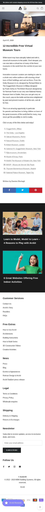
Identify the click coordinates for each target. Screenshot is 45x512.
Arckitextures (8, 334)
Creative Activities (9, 349)
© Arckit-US (22, 477)
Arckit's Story (8, 308)
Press (5, 364)
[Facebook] (3, 466)
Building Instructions (10, 338)
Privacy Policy (8, 398)
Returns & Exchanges (11, 420)
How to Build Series (10, 342)
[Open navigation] (3, 8)
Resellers (6, 312)
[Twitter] (9, 466)
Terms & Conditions (10, 394)
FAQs (5, 316)
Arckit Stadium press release (14, 380)
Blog (4, 368)
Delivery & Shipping (10, 416)
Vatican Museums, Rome (15, 137)
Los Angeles (19, 133)
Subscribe (12, 450)
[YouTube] (20, 466)
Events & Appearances (11, 372)
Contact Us (7, 304)
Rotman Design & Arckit (12, 376)
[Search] (38, 8)
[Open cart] (42, 8)
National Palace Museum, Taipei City (20, 173)
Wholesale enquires (10, 402)
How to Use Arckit (9, 330)
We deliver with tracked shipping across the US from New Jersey (22, 2)
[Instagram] (14, 466)
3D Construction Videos (12, 346)
